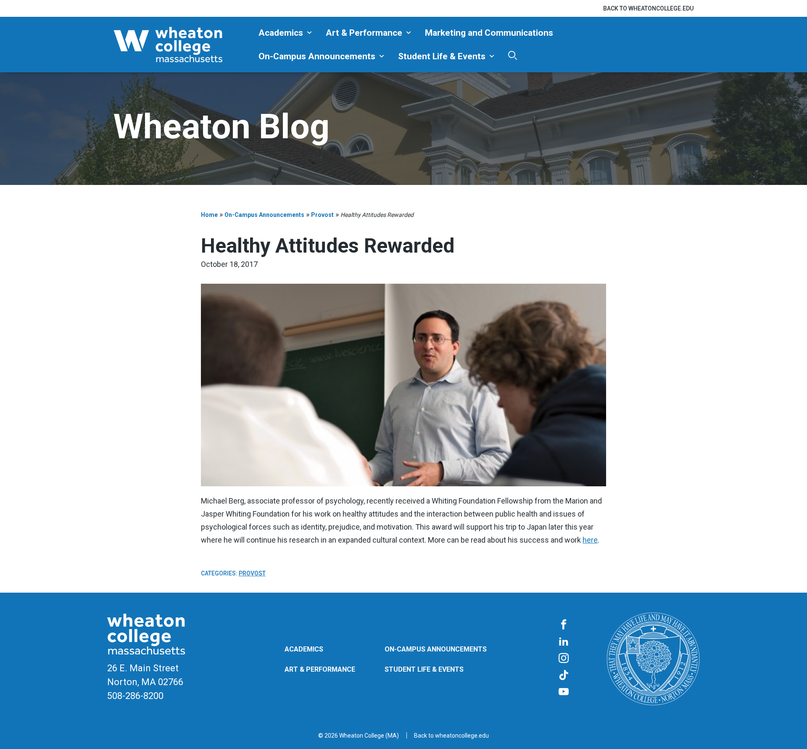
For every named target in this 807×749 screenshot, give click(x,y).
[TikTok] (564, 675)
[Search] (512, 55)
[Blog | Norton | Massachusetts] (182, 44)
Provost (322, 214)
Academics (280, 33)
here (590, 539)
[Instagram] (564, 658)
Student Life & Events (441, 56)
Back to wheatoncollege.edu (648, 8)
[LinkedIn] (564, 641)
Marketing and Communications (489, 33)
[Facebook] (564, 625)
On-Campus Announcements (316, 56)
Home (209, 214)
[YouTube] (564, 692)
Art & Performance (364, 33)
